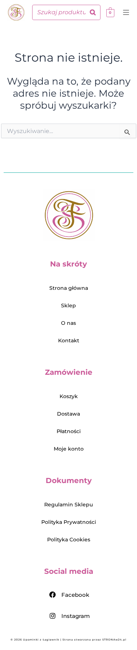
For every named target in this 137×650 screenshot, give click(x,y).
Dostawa (68, 413)
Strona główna (68, 288)
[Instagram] (52, 615)
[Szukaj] (92, 12)
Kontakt (68, 340)
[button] (127, 13)
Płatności (69, 431)
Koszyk (69, 396)
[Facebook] (52, 594)
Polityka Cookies (68, 539)
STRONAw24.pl (114, 639)
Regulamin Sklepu (68, 504)
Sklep (68, 305)
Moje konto (69, 448)
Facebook (75, 594)
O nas (68, 323)
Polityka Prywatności (68, 522)
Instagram (75, 615)
